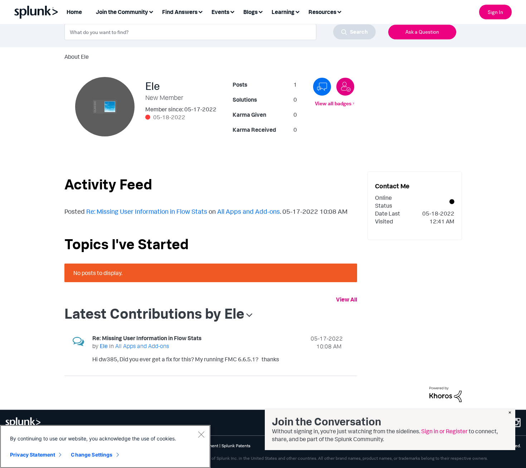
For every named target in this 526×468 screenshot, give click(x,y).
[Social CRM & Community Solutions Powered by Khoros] (445, 393)
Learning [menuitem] (283, 11)
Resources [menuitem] (322, 11)
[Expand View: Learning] (297, 11)
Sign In (495, 12)
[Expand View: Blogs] (260, 11)
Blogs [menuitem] (250, 11)
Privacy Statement (32, 455)
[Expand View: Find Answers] (200, 11)
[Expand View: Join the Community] (151, 11)
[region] (105, 446)
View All (346, 299)
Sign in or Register (444, 431)
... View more (327, 360)
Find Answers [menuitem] (180, 11)
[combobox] (220, 32)
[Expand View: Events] (232, 11)
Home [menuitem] (74, 11)
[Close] (201, 434)
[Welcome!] (345, 87)
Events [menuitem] (220, 11)
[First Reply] (322, 87)
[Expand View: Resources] (339, 11)
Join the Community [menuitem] (122, 11)
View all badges (333, 103)
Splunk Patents (235, 445)
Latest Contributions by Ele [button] (154, 313)
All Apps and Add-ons (248, 211)
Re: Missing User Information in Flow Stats (146, 211)
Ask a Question (422, 32)
